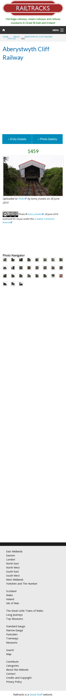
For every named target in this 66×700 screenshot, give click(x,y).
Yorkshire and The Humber (21, 583)
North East (12, 563)
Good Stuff (36, 694)
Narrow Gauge (14, 630)
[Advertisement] (33, 98)
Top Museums (14, 618)
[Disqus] (33, 493)
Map (8, 654)
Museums (11, 642)
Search (10, 650)
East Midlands (14, 551)
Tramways (12, 638)
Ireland (10, 599)
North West (13, 567)
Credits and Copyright (19, 677)
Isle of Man (12, 603)
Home (5, 36)
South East (12, 571)
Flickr (21, 198)
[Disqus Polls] (33, 406)
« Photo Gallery (47, 139)
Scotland (11, 591)
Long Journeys (14, 614)
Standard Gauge (15, 626)
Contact (10, 673)
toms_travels (35, 214)
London (10, 559)
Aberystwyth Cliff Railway (38, 36)
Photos (12, 38)
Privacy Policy (14, 681)
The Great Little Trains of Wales (24, 610)
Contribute (12, 661)
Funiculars (12, 634)
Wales (16, 36)
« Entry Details (17, 139)
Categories (12, 665)
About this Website (17, 669)
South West (13, 575)
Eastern (10, 555)
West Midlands (14, 579)
